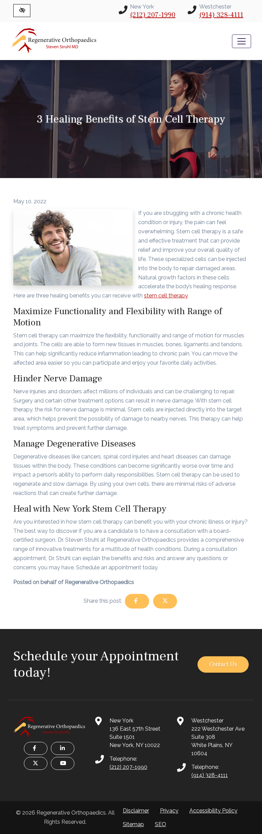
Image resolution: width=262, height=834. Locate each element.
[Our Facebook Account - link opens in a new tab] (35, 748)
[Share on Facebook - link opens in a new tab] (137, 601)
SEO (160, 824)
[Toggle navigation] (241, 41)
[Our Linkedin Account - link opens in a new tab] (62, 748)
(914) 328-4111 (221, 15)
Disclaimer (136, 810)
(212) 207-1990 (152, 15)
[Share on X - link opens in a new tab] (165, 601)
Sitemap (133, 824)
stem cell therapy (166, 295)
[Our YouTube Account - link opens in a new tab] (62, 763)
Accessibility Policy (213, 810)
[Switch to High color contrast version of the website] (21, 10)
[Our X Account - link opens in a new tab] (35, 763)
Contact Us (223, 664)
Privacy (169, 810)
